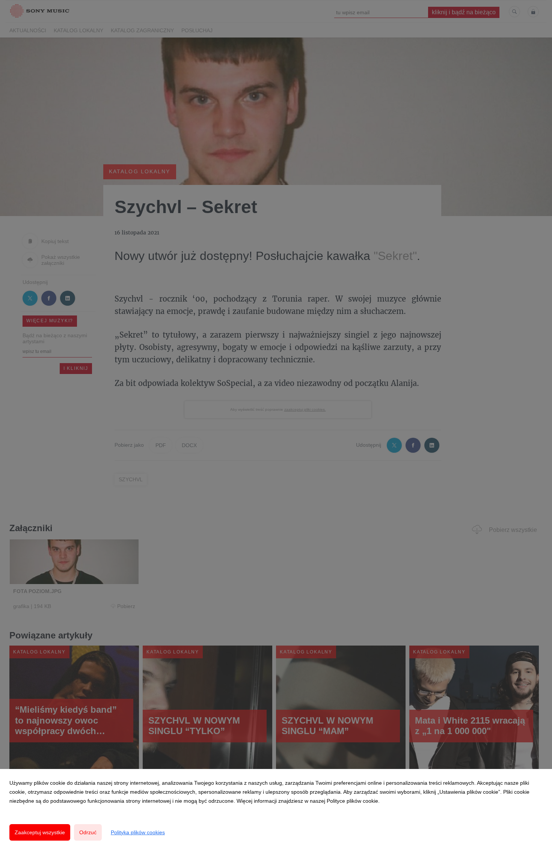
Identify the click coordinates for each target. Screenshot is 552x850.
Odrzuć (88, 832)
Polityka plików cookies (138, 832)
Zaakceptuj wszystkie (40, 832)
